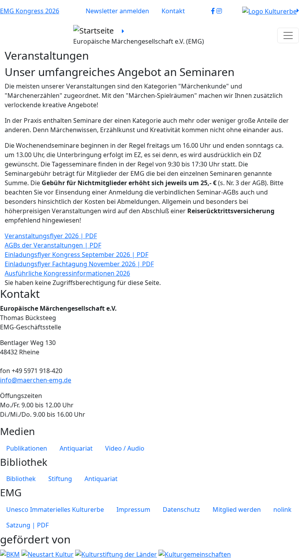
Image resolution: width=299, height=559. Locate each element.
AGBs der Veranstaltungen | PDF (53, 245)
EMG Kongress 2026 (29, 11)
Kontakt (173, 11)
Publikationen (26, 448)
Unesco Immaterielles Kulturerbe (55, 509)
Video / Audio (124, 448)
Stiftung (60, 478)
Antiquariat (76, 448)
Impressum (133, 509)
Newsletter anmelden (117, 11)
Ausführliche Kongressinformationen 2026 (67, 273)
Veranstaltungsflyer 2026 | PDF (51, 236)
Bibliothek (21, 478)
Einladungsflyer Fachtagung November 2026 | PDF (79, 264)
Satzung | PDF (27, 525)
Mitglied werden (237, 509)
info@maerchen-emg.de (35, 380)
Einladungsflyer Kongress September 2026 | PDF (76, 254)
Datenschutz (181, 509)
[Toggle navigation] (288, 35)
